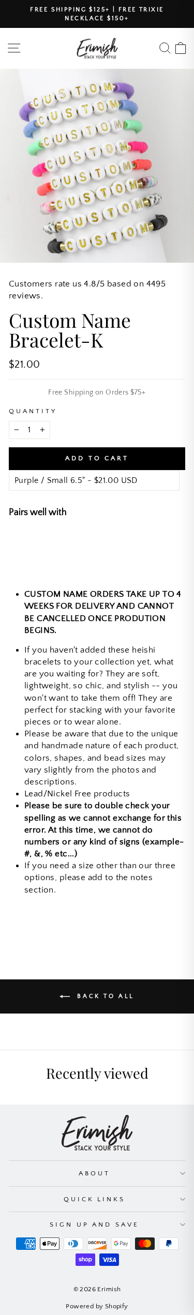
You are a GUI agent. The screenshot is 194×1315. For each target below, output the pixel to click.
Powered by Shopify (97, 1306)
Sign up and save (95, 1224)
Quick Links (95, 1199)
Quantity (33, 411)
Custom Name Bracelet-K (116, 541)
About (94, 1173)
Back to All (104, 996)
